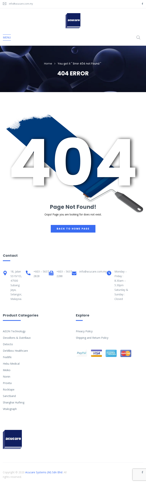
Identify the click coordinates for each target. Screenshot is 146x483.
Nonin (6, 376)
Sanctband (9, 396)
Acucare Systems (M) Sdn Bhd (43, 472)
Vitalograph (10, 409)
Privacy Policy (84, 331)
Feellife (7, 357)
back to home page (73, 228)
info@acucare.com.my (21, 3)
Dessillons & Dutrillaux (17, 338)
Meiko (6, 370)
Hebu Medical (11, 363)
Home (48, 63)
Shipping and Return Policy (92, 338)
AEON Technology (14, 331)
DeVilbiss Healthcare (15, 350)
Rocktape (8, 389)
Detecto (8, 344)
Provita (7, 383)
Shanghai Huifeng (13, 402)
